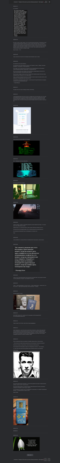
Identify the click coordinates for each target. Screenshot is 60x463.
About (46, 1)
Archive (46, 2)
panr (49, 460)
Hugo (46, 460)
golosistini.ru (33, 323)
